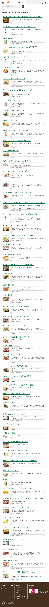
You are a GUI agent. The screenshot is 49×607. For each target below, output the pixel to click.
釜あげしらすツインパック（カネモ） (16, 424)
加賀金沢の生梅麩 (9, 402)
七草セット (7, 480)
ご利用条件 (18, 585)
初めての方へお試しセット (7, 588)
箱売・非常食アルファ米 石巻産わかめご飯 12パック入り (24, 203)
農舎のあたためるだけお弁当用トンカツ (17, 141)
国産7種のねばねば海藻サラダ (13, 110)
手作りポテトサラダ (10, 120)
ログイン (23, 3)
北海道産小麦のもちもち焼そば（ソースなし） (19, 507)
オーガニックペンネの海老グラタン (15, 442)
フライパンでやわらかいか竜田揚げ (15, 528)
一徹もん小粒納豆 (9, 433)
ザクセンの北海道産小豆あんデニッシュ (17, 337)
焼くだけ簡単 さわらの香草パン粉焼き (17, 192)
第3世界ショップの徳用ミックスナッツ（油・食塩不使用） (23, 499)
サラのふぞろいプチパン (11, 67)
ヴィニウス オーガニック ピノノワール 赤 (19, 27)
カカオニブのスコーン (11, 151)
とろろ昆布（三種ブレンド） (13, 100)
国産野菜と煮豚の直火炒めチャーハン (16, 225)
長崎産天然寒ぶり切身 (10, 560)
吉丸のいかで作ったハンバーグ (14, 79)
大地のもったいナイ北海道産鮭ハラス (16, 394)
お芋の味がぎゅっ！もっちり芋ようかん (17, 317)
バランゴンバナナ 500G (12, 517)
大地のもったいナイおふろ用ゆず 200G (17, 488)
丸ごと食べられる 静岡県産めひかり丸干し (18, 90)
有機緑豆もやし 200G (11, 471)
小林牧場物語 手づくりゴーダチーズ (16, 57)
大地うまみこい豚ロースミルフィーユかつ (18, 236)
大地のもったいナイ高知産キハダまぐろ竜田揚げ (20, 461)
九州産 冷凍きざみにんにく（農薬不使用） (18, 265)
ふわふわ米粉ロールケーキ (12, 254)
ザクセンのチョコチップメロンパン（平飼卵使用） (21, 47)
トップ (2, 9)
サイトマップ (19, 594)
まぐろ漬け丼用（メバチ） (12, 354)
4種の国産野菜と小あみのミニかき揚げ (16, 306)
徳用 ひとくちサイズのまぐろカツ (15, 325)
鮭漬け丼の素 (7, 295)
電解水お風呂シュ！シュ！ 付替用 (15, 130)
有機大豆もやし (8, 38)
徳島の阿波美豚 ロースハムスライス (16, 161)
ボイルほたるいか (9, 181)
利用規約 (18, 588)
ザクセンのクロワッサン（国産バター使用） (18, 385)
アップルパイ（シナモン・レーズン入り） (18, 171)
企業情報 (31, 585)
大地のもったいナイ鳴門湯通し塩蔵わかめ (18, 366)
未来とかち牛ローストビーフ (13, 549)
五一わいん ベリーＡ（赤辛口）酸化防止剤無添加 (20, 214)
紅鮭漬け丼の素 (8, 285)
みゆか (13, 34)
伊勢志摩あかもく (9, 273)
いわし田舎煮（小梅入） (11, 346)
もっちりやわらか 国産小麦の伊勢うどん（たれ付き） (22, 17)
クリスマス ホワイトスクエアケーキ (16, 414)
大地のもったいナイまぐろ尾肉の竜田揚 (17, 376)
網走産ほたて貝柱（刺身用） (13, 244)
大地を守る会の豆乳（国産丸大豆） (15, 450)
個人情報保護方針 (19, 587)
